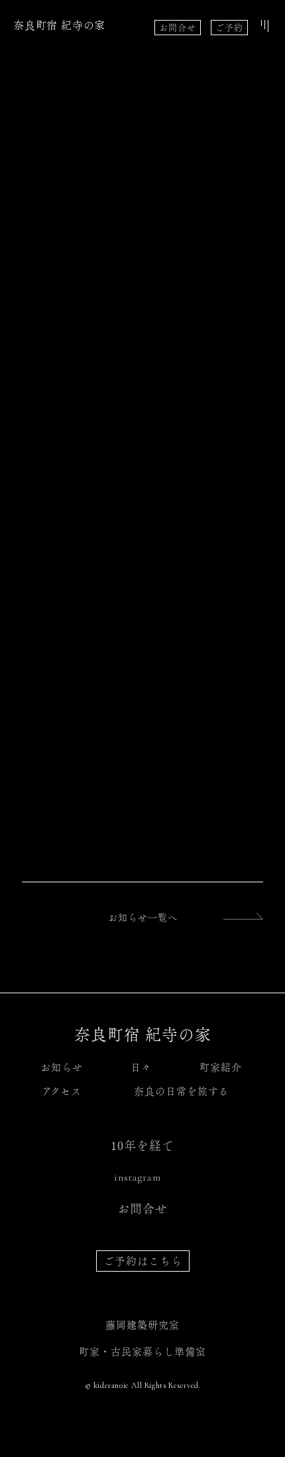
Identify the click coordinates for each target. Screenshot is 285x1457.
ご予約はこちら (142, 1261)
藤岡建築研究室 (142, 1325)
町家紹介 (221, 1067)
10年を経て (142, 1145)
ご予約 (229, 27)
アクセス (62, 1091)
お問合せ (177, 27)
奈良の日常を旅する (181, 1091)
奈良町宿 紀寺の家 (59, 25)
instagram (137, 1177)
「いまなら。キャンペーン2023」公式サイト (127, 770)
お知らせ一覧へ (143, 917)
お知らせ (61, 1067)
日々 (141, 1067)
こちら (80, 411)
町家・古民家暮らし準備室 (142, 1352)
